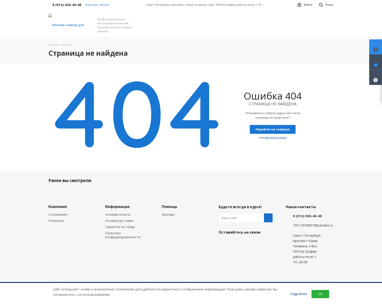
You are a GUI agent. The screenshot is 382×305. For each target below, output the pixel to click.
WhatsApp (234, 242)
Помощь (169, 206)
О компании (57, 214)
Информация (117, 206)
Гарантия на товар (120, 226)
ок (320, 294)
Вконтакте (223, 242)
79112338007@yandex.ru (313, 225)
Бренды (168, 214)
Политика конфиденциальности (122, 235)
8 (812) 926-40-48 (307, 216)
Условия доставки (119, 220)
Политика (56, 220)
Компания (57, 206)
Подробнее (298, 293)
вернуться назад (275, 137)
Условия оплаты (117, 214)
